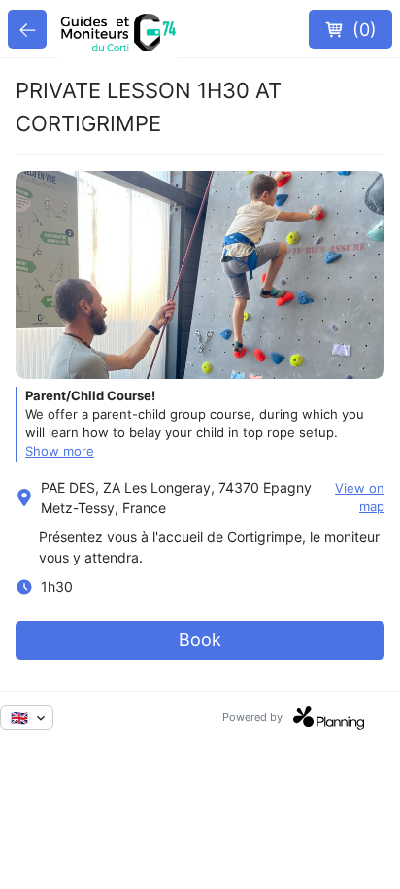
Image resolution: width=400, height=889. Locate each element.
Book (200, 640)
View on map (359, 497)
